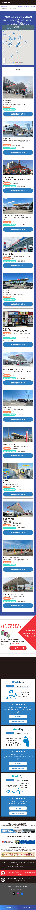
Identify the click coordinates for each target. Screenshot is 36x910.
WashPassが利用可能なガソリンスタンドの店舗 (24, 7)
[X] (14, 893)
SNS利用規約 (25, 886)
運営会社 (10, 886)
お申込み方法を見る (18, 721)
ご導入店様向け (13, 889)
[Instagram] (18, 893)
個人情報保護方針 (17, 886)
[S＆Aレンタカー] (18, 842)
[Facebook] (22, 893)
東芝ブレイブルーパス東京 (23, 872)
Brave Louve (30, 879)
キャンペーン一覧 (18, 648)
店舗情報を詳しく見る (18, 114)
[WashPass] (6, 2)
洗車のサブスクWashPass (6, 7)
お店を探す (18, 716)
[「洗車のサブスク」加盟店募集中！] (18, 831)
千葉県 (18, 69)
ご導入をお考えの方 (21, 889)
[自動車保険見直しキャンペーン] (18, 854)
